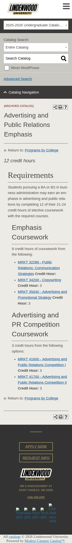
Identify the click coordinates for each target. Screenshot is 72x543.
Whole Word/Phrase (25, 68)
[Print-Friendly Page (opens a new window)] (60, 107)
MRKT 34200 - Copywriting (39, 280)
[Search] (63, 59)
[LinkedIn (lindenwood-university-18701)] (52, 513)
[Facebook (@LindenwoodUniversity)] (36, 513)
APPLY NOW (36, 446)
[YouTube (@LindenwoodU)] (44, 513)
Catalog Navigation (24, 92)
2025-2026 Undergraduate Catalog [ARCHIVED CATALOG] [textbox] (37, 25)
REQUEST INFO (36, 458)
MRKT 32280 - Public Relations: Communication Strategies (39, 268)
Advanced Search (18, 79)
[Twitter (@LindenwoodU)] (19, 513)
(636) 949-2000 (36, 497)
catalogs (15, 537)
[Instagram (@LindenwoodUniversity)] (27, 513)
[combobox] (36, 25)
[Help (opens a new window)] (65, 107)
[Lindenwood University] (29, 9)
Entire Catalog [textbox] (17, 47)
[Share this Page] (55, 107)
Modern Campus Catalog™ (45, 541)
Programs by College (41, 150)
